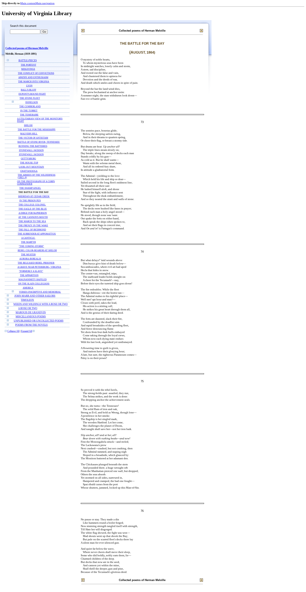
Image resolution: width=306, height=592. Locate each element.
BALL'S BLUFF (28, 89)
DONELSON (31, 102)
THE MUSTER (28, 254)
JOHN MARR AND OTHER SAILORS (34, 296)
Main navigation (45, 3)
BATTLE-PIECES (28, 60)
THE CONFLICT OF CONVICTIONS (36, 73)
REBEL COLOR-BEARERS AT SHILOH (37, 250)
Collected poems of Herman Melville (26, 48)
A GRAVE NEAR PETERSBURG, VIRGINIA (39, 267)
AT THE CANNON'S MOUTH (33, 217)
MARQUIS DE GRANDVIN (31, 312)
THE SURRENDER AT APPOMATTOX (37, 233)
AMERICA (28, 287)
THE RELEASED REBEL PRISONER (36, 263)
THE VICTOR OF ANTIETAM (33, 137)
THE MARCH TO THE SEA (32, 221)
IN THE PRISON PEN (30, 200)
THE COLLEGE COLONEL (32, 204)
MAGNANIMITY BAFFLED (33, 279)
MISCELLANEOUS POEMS (31, 316)
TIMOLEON (27, 300)
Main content (28, 3)
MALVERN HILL (28, 133)
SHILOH (28, 125)
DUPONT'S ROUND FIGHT (32, 94)
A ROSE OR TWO (27, 308)
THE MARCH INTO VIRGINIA (33, 81)
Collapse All (13, 331)
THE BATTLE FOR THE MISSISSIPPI (36, 129)
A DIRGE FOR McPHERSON (33, 213)
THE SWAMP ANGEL (30, 188)
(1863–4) (22, 177)
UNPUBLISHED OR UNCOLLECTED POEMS (38, 320)
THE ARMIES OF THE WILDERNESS (36, 175)
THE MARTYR (28, 242)
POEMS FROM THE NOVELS (31, 325)
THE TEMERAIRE (29, 114)
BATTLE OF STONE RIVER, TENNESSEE (38, 142)
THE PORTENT (28, 65)
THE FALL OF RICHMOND (32, 229)
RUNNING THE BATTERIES (33, 146)
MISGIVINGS (28, 69)
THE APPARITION (29, 275)
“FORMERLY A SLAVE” (31, 271)
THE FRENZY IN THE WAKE (33, 225)
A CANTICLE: (28, 238)
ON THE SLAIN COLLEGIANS (33, 283)
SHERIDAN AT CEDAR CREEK (34, 196)
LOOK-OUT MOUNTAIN (31, 167)
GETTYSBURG (28, 158)
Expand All (26, 331)
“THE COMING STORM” (31, 246)
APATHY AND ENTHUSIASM (33, 77)
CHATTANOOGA (28, 171)
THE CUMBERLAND (30, 106)
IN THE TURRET (28, 110)
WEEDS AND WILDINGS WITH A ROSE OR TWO (40, 304)
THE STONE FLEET (30, 98)
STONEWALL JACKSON (31, 150)
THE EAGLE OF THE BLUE (33, 209)
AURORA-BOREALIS (30, 258)
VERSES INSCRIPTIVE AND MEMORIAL (40, 292)
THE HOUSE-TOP (29, 162)
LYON (29, 85)
